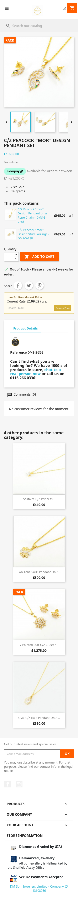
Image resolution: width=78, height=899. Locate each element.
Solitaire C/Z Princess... (39, 499)
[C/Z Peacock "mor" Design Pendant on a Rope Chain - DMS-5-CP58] (10, 215)
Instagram (19, 784)
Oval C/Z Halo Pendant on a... (39, 718)
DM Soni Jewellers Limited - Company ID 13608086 (39, 888)
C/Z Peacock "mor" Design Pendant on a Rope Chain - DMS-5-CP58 (32, 215)
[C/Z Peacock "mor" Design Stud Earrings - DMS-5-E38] (10, 234)
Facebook (7, 784)
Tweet (29, 285)
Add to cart (39, 256)
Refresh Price (63, 308)
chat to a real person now (35, 371)
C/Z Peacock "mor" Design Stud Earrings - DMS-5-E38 (33, 234)
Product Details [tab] (25, 328)
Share (18, 285)
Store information (25, 835)
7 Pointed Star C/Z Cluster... (39, 645)
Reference (18, 352)
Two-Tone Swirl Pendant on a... (39, 572)
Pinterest (39, 285)
